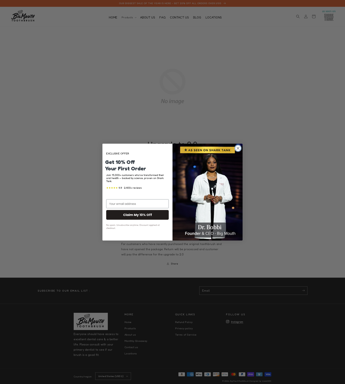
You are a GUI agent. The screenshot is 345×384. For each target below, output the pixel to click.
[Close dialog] (238, 148)
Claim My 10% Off (137, 215)
